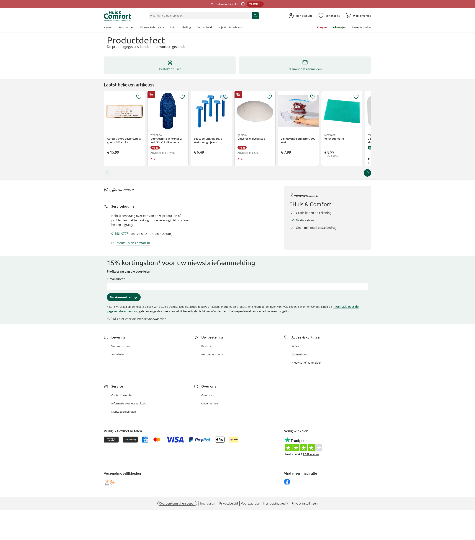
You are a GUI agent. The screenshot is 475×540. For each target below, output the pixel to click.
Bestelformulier (361, 27)
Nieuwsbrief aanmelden (306, 362)
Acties (295, 346)
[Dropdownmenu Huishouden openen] (135, 27)
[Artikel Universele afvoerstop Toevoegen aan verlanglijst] (269, 97)
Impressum (208, 503)
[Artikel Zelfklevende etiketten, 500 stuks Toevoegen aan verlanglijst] (312, 97)
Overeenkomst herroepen (177, 503)
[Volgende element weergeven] (367, 173)
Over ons (206, 395)
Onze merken (209, 403)
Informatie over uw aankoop (128, 403)
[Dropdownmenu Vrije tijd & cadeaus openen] (243, 27)
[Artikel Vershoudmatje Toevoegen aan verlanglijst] (356, 97)
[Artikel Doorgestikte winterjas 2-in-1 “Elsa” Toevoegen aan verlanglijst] (182, 97)
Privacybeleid (228, 503)
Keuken (108, 27)
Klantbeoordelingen (123, 411)
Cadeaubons (299, 354)
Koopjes (322, 27)
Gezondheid (204, 27)
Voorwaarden (250, 503)
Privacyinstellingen (304, 503)
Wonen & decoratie (152, 27)
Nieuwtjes (339, 27)
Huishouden (126, 27)
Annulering (118, 354)
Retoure (206, 346)
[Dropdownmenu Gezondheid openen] (213, 27)
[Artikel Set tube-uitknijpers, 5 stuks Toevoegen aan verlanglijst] (225, 97)
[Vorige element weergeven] (107, 173)
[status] (199, 15)
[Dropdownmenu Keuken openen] (114, 27)
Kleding (186, 27)
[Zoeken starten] (255, 15)
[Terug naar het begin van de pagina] (470, 513)
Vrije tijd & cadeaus (230, 27)
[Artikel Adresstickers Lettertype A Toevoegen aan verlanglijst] (138, 97)
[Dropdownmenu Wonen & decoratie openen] (165, 27)
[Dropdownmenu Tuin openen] (177, 27)
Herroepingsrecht (212, 354)
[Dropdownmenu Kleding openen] (192, 27)
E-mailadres (115, 279)
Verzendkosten (120, 346)
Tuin (173, 27)
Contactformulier (121, 395)
